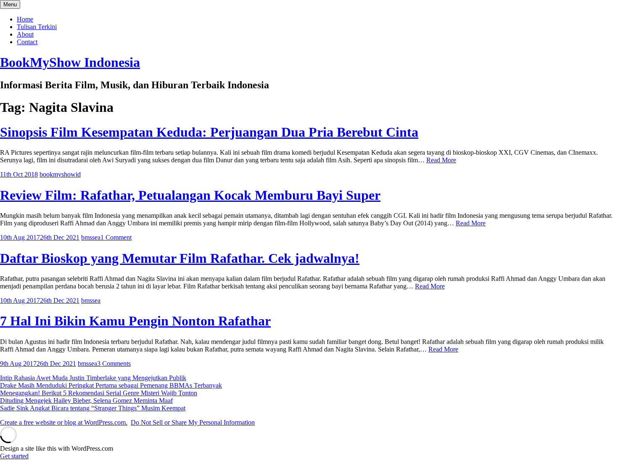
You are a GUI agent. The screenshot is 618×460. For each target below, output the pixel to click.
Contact (27, 41)
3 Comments (114, 363)
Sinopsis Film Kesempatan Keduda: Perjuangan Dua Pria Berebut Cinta (209, 132)
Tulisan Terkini (37, 26)
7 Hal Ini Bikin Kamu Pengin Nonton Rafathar (135, 320)
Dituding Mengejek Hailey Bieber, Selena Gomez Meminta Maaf (86, 400)
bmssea (90, 237)
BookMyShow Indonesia (70, 62)
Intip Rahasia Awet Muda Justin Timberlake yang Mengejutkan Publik (93, 377)
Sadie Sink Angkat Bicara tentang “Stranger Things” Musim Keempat (92, 408)
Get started (14, 456)
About (25, 34)
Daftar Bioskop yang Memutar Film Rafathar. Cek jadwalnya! (179, 258)
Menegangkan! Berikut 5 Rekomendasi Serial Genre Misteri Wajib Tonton (98, 393)
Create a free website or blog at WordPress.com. (63, 422)
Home (25, 19)
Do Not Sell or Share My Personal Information (193, 422)
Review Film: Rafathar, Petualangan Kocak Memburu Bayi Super (190, 195)
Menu (10, 4)
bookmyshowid (60, 174)
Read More (441, 160)
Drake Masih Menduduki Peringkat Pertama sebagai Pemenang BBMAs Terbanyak (111, 385)
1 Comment (116, 237)
